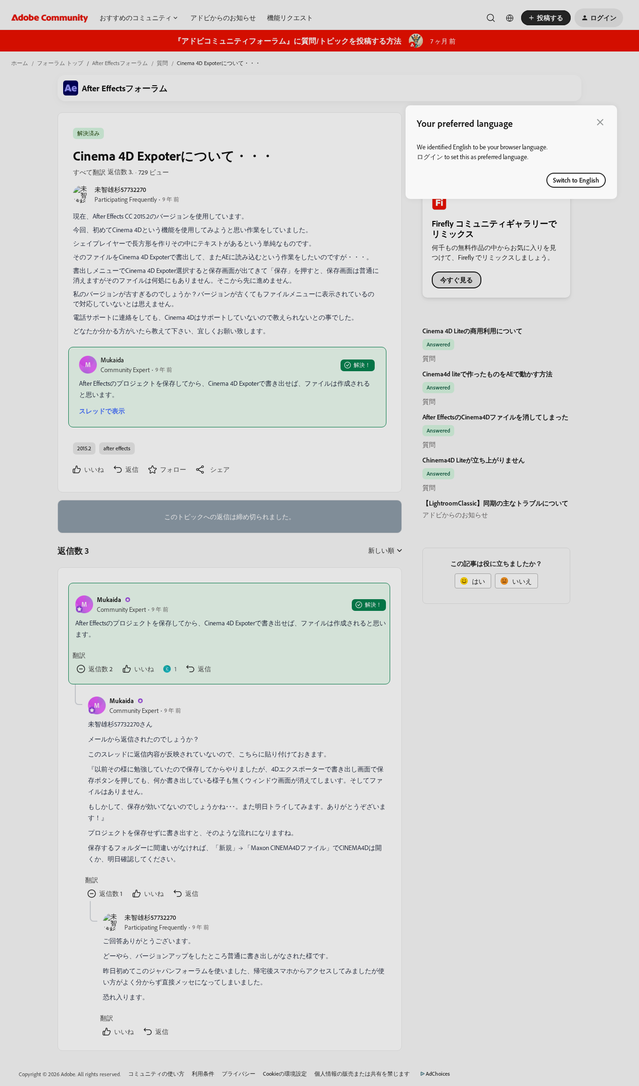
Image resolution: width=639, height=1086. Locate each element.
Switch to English (576, 180)
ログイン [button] (430, 157)
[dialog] (511, 152)
